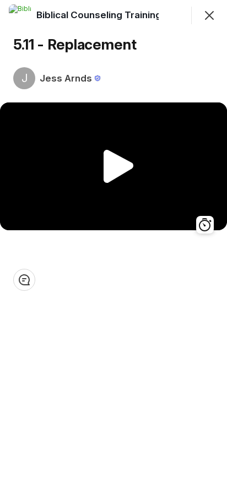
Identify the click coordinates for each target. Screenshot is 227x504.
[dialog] (113, 252)
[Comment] (24, 280)
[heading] (121, 14)
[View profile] (20, 15)
